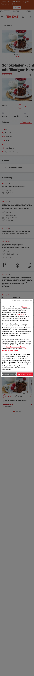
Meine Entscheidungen (9, 374)
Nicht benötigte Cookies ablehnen (22, 300)
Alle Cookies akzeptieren (24, 374)
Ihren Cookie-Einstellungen (15, 347)
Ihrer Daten (20, 314)
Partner (24, 307)
